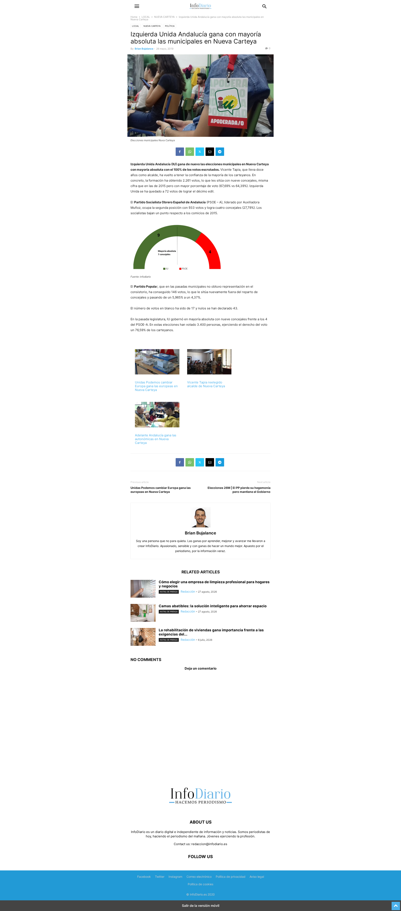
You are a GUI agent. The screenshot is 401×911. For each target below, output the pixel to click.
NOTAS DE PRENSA (169, 592)
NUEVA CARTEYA (164, 16)
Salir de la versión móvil (200, 905)
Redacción (188, 591)
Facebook (144, 876)
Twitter (159, 876)
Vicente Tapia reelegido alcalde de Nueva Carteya (206, 384)
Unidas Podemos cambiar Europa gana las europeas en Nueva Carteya (156, 386)
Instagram (175, 876)
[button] (137, 6)
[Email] (210, 151)
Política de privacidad (230, 876)
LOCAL (146, 16)
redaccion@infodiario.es (209, 844)
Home (134, 16)
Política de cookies (200, 884)
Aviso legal (257, 876)
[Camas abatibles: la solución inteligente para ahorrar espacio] (143, 613)
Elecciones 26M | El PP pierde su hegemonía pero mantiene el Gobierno (239, 489)
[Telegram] (220, 151)
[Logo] (200, 809)
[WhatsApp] (189, 151)
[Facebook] (180, 151)
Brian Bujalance (144, 48)
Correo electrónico (199, 876)
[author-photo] (200, 527)
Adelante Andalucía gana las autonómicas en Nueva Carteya (155, 439)
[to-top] (396, 904)
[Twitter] (199, 151)
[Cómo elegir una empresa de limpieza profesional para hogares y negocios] (143, 589)
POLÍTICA (170, 26)
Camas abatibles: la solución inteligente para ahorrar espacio (212, 606)
